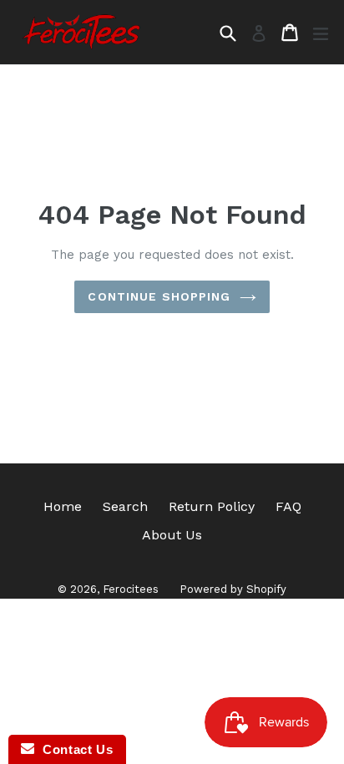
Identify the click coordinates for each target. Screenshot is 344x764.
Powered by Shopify (233, 589)
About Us (172, 535)
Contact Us (73, 749)
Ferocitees (131, 589)
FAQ (288, 506)
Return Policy (212, 506)
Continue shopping (159, 296)
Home (62, 506)
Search (125, 506)
